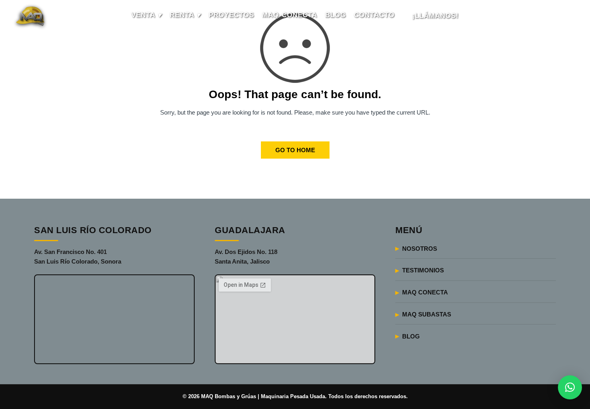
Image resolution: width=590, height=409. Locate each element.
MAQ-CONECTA (289, 15)
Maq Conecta (425, 292)
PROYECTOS (231, 15)
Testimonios (423, 270)
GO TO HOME (295, 150)
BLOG (335, 15)
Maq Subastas (426, 314)
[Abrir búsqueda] (566, 16)
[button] (570, 387)
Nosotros (419, 248)
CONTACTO (374, 15)
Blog (411, 336)
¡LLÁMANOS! (435, 16)
